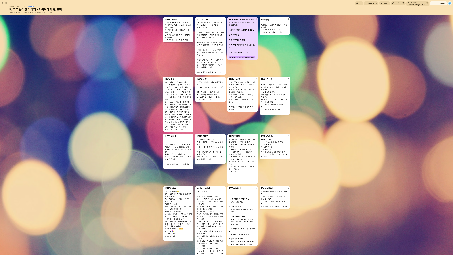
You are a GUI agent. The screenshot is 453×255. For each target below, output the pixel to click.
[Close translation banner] (427, 3)
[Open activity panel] (393, 3)
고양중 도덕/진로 (13, 6)
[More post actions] (192, 18)
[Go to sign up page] (450, 3)
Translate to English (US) (416, 5)
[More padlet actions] (403, 3)
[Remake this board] (398, 3)
